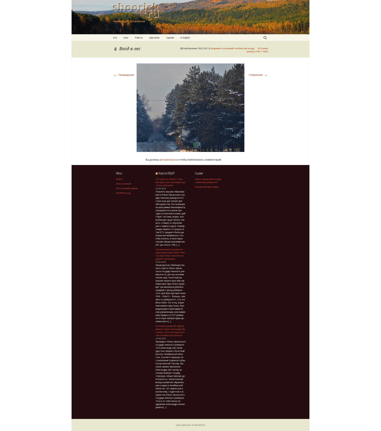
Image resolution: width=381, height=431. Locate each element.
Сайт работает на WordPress (190, 425)
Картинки (154, 37)
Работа (139, 37)
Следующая (258, 74)
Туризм (170, 37)
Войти (119, 179)
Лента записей (123, 183)
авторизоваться (169, 159)
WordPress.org (123, 193)
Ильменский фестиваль (207, 186)
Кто (115, 37)
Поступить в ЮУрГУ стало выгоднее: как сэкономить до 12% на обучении (170, 182)
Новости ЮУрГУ (166, 173)
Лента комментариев (127, 188)
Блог (126, 37)
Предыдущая (123, 74)
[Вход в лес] (190, 107)
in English (185, 37)
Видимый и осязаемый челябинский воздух (233, 48)
